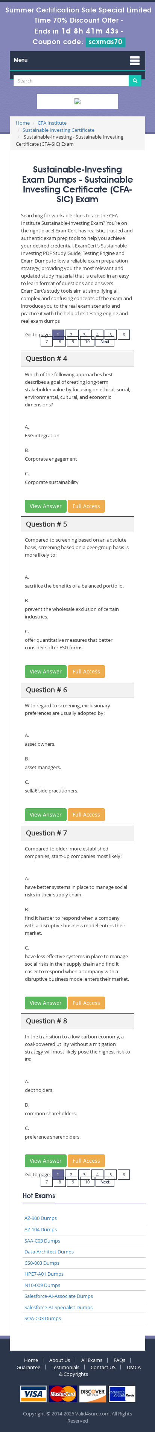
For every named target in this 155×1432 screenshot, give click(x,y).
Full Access (86, 506)
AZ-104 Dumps (40, 1229)
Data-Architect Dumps (49, 1251)
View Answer (46, 506)
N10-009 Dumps (42, 1285)
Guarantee (28, 1367)
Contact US (103, 1367)
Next (104, 341)
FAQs (119, 1360)
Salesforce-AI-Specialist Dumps (58, 1307)
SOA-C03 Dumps (42, 1318)
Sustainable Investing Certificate (58, 130)
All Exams (91, 1360)
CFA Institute (52, 122)
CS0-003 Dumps (41, 1262)
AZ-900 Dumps (40, 1218)
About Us (59, 1360)
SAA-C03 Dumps (42, 1240)
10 (87, 341)
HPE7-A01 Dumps (44, 1273)
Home (23, 122)
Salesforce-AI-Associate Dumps (58, 1296)
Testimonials (65, 1367)
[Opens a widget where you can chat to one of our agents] (126, 1418)
